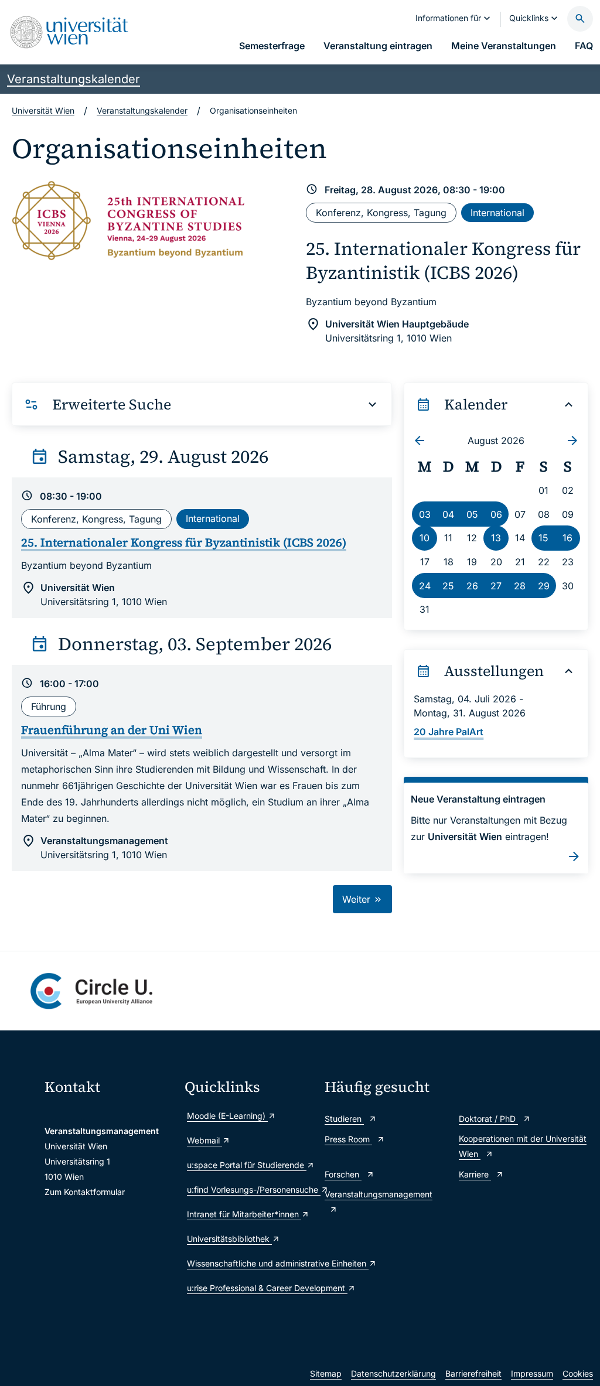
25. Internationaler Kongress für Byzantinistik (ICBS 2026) (443, 260)
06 (496, 514)
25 (448, 586)
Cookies (577, 1373)
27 (496, 586)
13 (496, 538)
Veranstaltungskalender (73, 79)
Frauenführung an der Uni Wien (111, 730)
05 (472, 514)
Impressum (532, 1373)
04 (448, 514)
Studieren (344, 1119)
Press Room (348, 1139)
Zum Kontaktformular (85, 1192)
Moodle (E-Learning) (227, 1116)
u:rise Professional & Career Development (250, 1288)
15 (543, 538)
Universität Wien (43, 110)
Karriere (475, 1174)
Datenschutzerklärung (393, 1373)
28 (520, 586)
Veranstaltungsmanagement (378, 1194)
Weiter (357, 899)
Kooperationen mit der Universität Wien (523, 1146)
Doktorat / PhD (488, 1119)
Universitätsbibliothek (229, 1239)
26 (472, 586)
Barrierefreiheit (473, 1373)
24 (425, 586)
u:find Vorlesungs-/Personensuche (250, 1189)
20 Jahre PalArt (448, 732)
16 (567, 538)
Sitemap (326, 1373)
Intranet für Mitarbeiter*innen (244, 1214)
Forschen (343, 1174)
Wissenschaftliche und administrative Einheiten (250, 1263)
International (497, 213)
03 (425, 514)
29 (544, 586)
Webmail (204, 1140)
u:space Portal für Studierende (246, 1165)
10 (424, 538)
